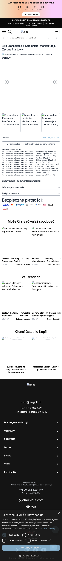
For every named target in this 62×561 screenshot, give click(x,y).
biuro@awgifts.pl (31, 402)
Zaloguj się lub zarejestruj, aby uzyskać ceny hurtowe (31, 144)
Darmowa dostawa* (35, 23)
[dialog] (31, 535)
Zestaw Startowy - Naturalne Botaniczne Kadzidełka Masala (16, 315)
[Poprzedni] (49, 38)
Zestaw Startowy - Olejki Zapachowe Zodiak (16, 259)
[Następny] (56, 38)
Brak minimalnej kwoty (16, 23)
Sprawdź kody (31, 14)
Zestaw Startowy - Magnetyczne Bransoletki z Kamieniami (46, 261)
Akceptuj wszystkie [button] (31, 547)
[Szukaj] (10, 32)
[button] (31, 556)
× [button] (58, 513)
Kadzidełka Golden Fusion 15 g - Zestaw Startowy (46, 368)
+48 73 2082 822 (31, 408)
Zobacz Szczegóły (23, 264)
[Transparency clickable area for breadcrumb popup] (19, 38)
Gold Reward (49, 23)
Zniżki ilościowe (31, 26)
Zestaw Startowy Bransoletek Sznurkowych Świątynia (46, 314)
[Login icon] (57, 32)
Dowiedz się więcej (46, 528)
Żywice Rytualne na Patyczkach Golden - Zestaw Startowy (16, 369)
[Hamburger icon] (4, 32)
